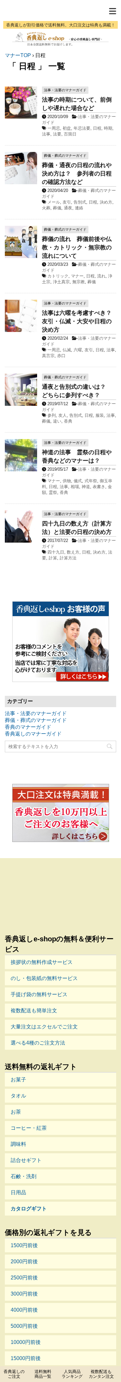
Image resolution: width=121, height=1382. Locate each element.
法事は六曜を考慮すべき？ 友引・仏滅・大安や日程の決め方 (79, 321)
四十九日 (55, 552)
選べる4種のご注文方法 (38, 1043)
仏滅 (67, 349)
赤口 (61, 355)
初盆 (67, 128)
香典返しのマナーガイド (33, 733)
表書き (99, 486)
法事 (46, 134)
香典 (68, 421)
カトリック (57, 276)
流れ (101, 276)
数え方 (73, 552)
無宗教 (78, 281)
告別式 (80, 202)
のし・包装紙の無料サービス (44, 978)
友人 (62, 415)
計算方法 (68, 558)
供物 (67, 480)
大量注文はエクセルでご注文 (44, 1026)
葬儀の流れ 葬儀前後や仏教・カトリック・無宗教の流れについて (77, 247)
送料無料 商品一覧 (43, 1374)
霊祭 (53, 492)
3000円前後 (24, 1294)
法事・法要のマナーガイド (36, 713)
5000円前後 (24, 1326)
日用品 (18, 1192)
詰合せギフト (26, 1160)
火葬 (46, 207)
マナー (77, 276)
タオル (18, 1095)
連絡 (79, 207)
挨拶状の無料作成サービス (42, 962)
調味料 (18, 1144)
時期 (108, 128)
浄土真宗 (61, 281)
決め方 (106, 202)
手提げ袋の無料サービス (39, 994)
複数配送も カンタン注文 (101, 1374)
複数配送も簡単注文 (34, 1010)
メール (53, 202)
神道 (86, 486)
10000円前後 (26, 1342)
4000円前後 (24, 1310)
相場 (75, 486)
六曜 (78, 349)
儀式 (78, 480)
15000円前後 (26, 1358)
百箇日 (70, 134)
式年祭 (91, 480)
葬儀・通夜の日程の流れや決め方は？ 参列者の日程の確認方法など (77, 173)
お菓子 (18, 1079)
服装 (100, 415)
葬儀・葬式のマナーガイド (36, 720)
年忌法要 (82, 128)
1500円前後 (24, 1245)
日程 (97, 128)
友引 (67, 202)
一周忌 (53, 128)
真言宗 (48, 355)
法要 (57, 134)
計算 (53, 558)
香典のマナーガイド (28, 727)
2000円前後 (24, 1261)
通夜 (68, 207)
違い (57, 421)
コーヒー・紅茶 (29, 1128)
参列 (51, 415)
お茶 (16, 1112)
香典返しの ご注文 (14, 1374)
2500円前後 (24, 1277)
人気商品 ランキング (72, 1374)
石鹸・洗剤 (23, 1176)
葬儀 (57, 207)
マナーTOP (18, 55)
